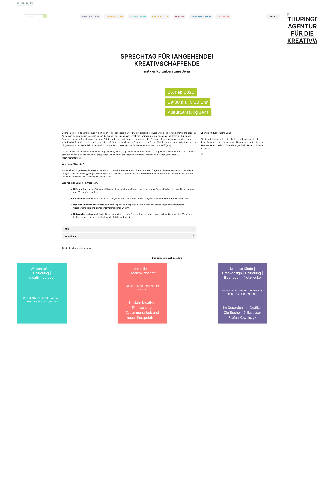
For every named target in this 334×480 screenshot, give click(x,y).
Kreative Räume (114, 16)
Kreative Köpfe (90, 16)
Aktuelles (223, 16)
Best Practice (160, 16)
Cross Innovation (200, 16)
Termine (179, 16)
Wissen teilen (138, 16)
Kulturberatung (212, 139)
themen (272, 16)
